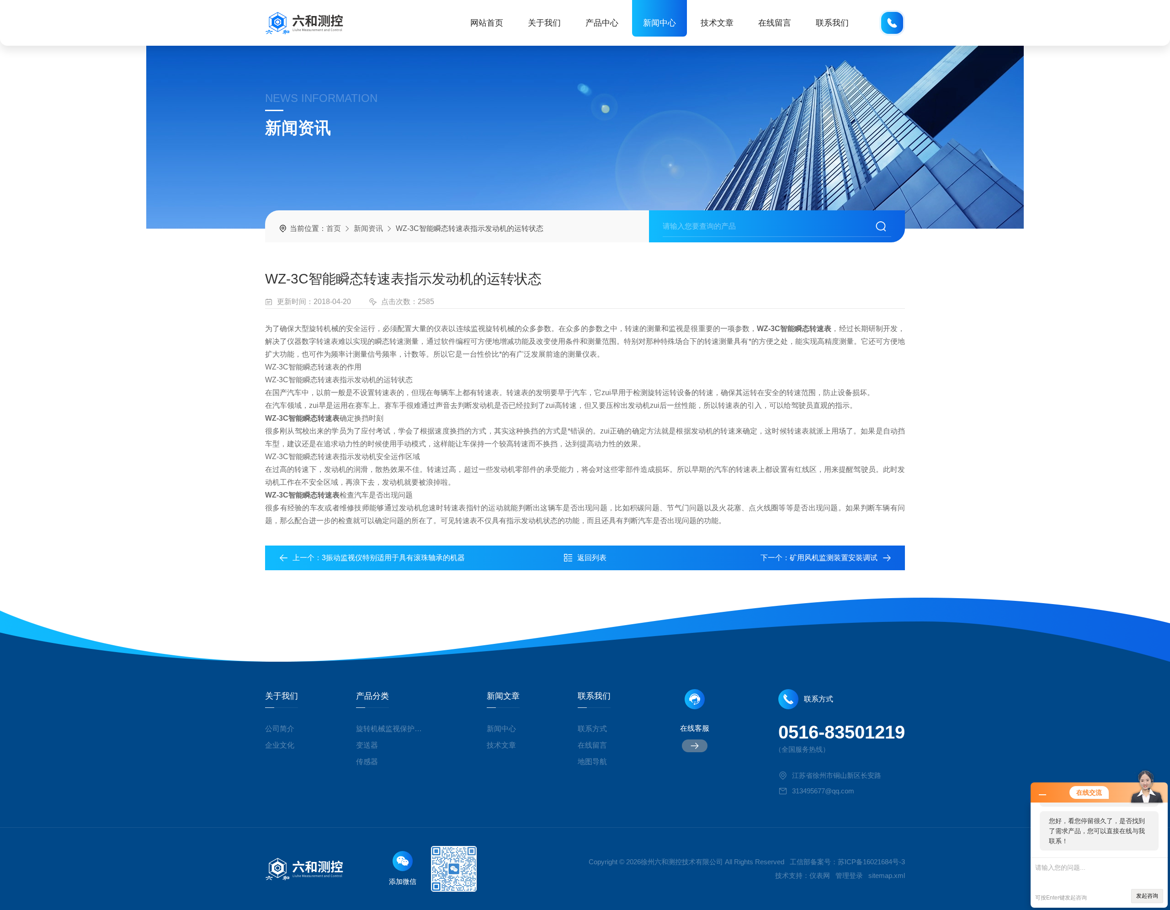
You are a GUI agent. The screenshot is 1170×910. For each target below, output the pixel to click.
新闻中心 (659, 22)
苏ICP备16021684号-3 (871, 862)
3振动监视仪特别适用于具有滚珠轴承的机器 (393, 558)
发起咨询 (1147, 896)
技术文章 (717, 22)
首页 (333, 228)
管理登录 (849, 875)
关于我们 (544, 22)
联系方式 (592, 729)
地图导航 (592, 761)
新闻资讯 (368, 228)
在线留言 (774, 22)
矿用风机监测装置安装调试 (834, 558)
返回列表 (591, 558)
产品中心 (601, 22)
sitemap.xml (886, 875)
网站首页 (486, 22)
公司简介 (279, 729)
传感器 (367, 761)
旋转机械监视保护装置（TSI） (392, 729)
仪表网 (819, 875)
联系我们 (832, 22)
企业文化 (279, 745)
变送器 (367, 745)
